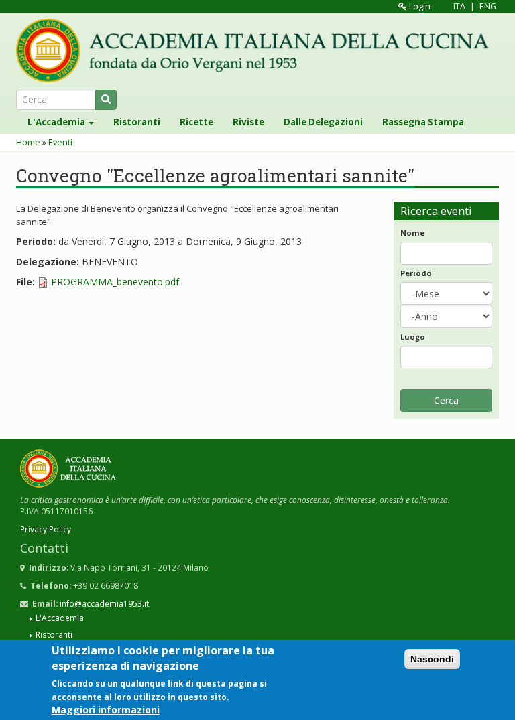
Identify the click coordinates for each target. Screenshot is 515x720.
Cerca (446, 400)
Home (28, 142)
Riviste (248, 122)
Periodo (416, 273)
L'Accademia (57, 122)
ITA (459, 6)
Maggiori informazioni (106, 709)
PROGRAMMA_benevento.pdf (115, 281)
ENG (487, 6)
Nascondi (432, 659)
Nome (412, 233)
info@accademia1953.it (104, 603)
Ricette (196, 122)
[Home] (257, 50)
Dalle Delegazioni (323, 122)
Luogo (412, 337)
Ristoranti (136, 122)
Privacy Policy (45, 529)
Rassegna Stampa (423, 122)
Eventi (60, 142)
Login (419, 6)
